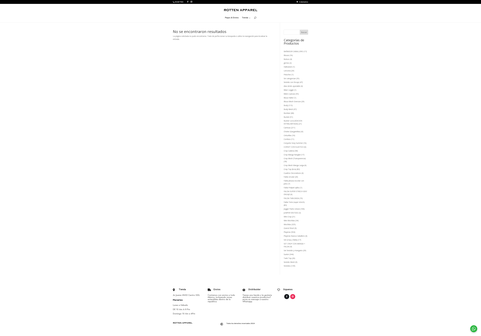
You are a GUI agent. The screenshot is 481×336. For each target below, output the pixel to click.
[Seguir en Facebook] (286, 296)
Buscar (304, 32)
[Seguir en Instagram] (292, 296)
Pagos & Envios (232, 18)
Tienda (245, 18)
